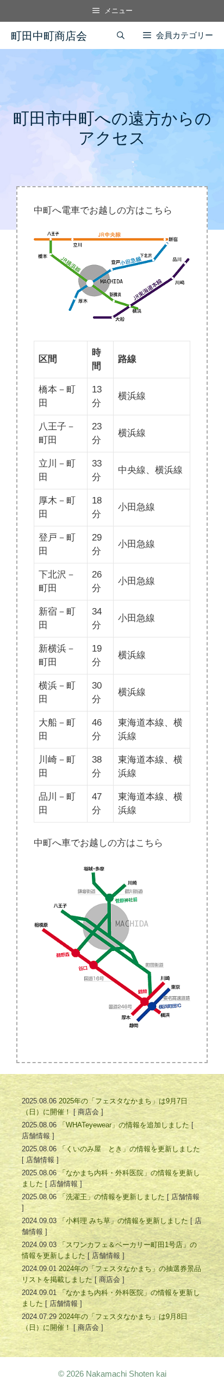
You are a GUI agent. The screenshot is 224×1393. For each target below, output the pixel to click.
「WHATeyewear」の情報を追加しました (124, 1125)
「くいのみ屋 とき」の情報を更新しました (129, 1149)
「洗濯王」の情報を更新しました (112, 1197)
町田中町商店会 (49, 35)
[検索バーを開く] (121, 35)
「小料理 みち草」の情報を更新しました (123, 1221)
